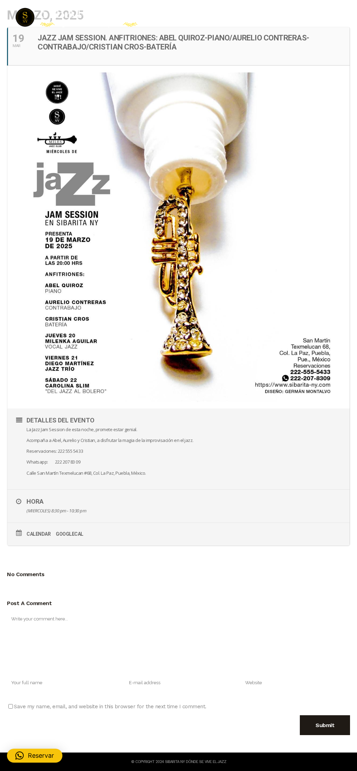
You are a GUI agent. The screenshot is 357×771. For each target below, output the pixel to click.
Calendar (38, 534)
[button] (34, 756)
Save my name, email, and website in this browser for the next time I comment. (110, 706)
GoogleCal (69, 534)
